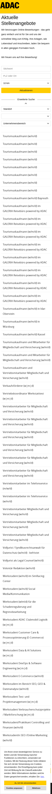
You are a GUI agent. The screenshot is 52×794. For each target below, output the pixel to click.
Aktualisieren (26, 90)
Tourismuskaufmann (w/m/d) (20, 136)
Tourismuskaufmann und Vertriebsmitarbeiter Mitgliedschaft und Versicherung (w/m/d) (26, 373)
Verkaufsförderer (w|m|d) (18, 385)
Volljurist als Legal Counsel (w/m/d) (23, 560)
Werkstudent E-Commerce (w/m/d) (23, 676)
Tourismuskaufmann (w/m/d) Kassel (24, 334)
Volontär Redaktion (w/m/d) (19, 568)
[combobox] (26, 83)
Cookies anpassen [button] (14, 788)
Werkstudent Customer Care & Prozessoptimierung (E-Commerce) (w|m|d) (23, 637)
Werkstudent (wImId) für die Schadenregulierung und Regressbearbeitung (19, 607)
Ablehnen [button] (36, 788)
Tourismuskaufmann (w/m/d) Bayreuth (25, 198)
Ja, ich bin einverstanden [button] (25, 783)
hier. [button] (42, 777)
